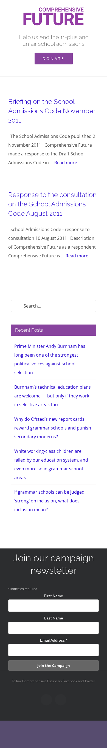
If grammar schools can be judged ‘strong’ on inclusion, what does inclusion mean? (49, 501)
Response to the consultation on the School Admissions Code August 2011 (52, 204)
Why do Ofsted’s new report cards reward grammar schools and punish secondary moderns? (52, 428)
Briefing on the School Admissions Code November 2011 (51, 111)
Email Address (53, 640)
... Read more (63, 163)
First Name (53, 596)
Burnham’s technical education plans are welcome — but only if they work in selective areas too (52, 396)
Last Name (53, 618)
